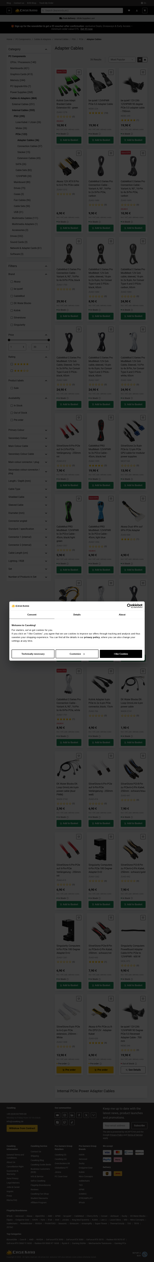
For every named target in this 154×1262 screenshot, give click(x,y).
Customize (75, 653)
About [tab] (122, 614)
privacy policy (92, 637)
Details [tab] (77, 614)
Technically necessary (33, 653)
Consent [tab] (31, 614)
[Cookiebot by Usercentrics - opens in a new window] (129, 606)
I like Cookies (121, 653)
